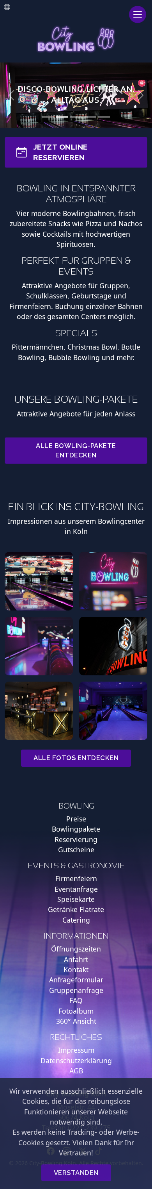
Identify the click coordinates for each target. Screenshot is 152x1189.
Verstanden (76, 1173)
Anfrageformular (76, 979)
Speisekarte (76, 899)
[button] (11, 95)
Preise (76, 818)
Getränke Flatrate (76, 909)
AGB (76, 1070)
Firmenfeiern (76, 878)
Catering (76, 920)
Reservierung (76, 839)
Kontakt (76, 969)
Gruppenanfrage (76, 990)
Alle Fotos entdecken (76, 758)
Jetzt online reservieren (60, 152)
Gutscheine (76, 849)
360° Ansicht (76, 1021)
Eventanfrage (76, 889)
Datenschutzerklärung (76, 1060)
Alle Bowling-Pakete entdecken (76, 450)
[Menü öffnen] (137, 14)
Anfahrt (76, 959)
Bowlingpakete (76, 829)
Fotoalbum (76, 1011)
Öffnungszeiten (76, 948)
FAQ (76, 1000)
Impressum (76, 1050)
